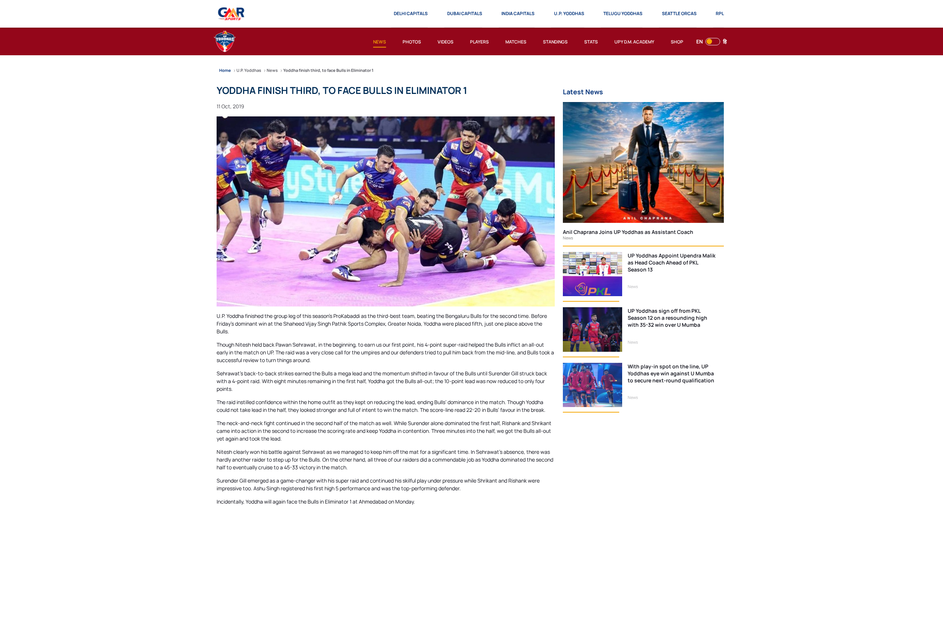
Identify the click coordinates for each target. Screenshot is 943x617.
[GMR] (231, 14)
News (568, 237)
